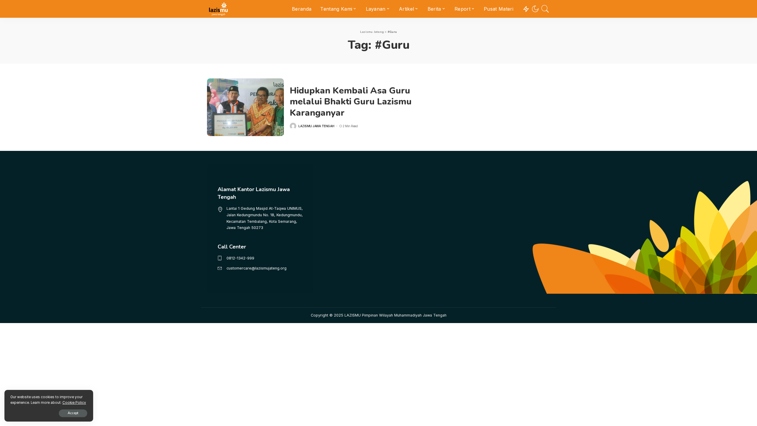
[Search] (545, 9)
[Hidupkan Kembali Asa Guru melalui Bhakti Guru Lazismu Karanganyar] (245, 107)
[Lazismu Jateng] (218, 9)
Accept (73, 413)
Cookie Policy (74, 403)
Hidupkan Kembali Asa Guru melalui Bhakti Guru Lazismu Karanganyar (351, 102)
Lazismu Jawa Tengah (316, 126)
